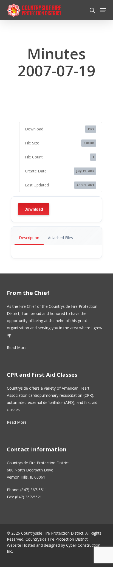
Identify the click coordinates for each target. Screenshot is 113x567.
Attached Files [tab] (60, 237)
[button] (103, 10)
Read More (17, 347)
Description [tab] (29, 237)
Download (33, 209)
